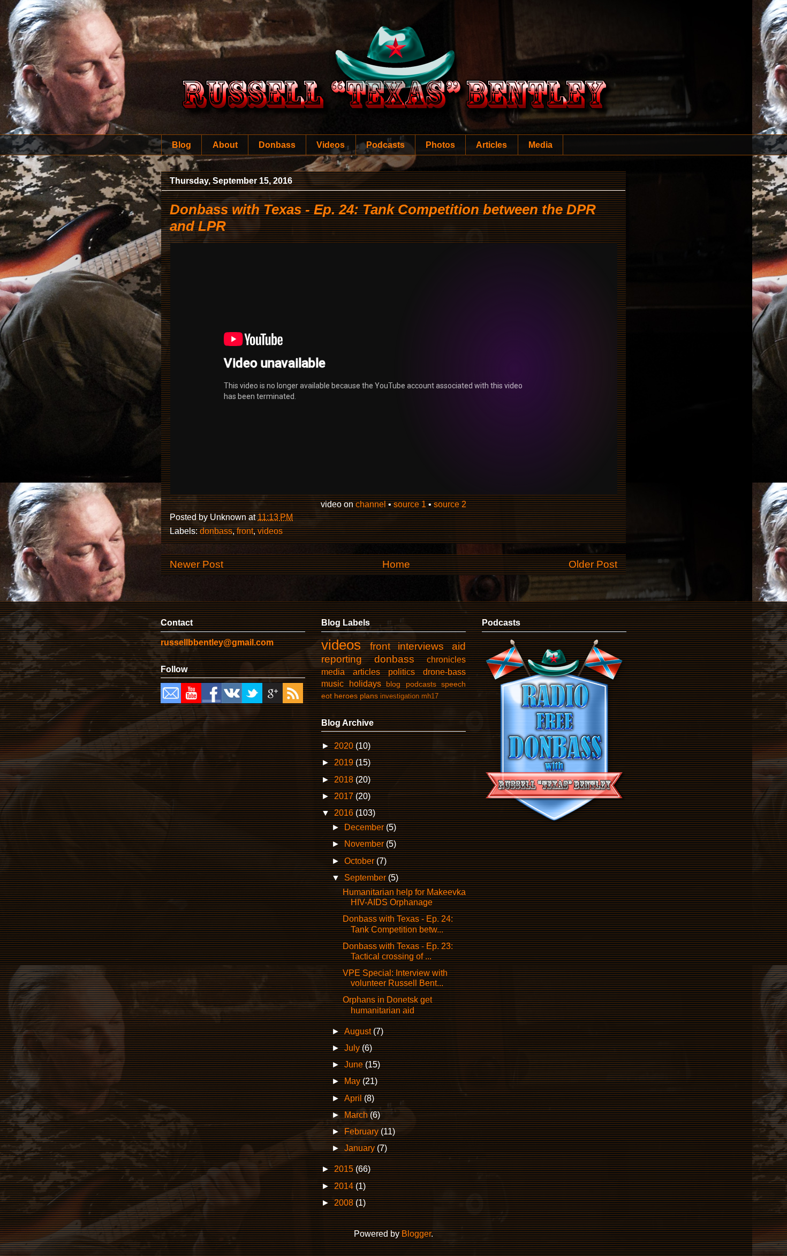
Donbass (277, 144)
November (365, 843)
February (362, 1131)
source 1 (410, 504)
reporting (341, 659)
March (357, 1114)
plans (369, 695)
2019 (344, 762)
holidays (365, 683)
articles (366, 671)
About (225, 144)
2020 (344, 745)
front (245, 531)
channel (370, 504)
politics (401, 671)
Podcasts (385, 144)
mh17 (429, 696)
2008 (344, 1202)
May (353, 1081)
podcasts (421, 684)
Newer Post (196, 564)
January (360, 1148)
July (353, 1047)
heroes (346, 695)
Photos (440, 144)
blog (393, 684)
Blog (181, 144)
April (354, 1098)
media (333, 671)
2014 (344, 1186)
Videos (330, 144)
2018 (344, 779)
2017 (344, 796)
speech (453, 684)
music (332, 683)
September (366, 877)
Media (540, 144)
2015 (344, 1169)
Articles (491, 144)
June (354, 1064)
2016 (344, 812)
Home (396, 564)
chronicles (446, 659)
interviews (421, 646)
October (360, 861)
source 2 (450, 504)
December (365, 827)
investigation (399, 696)
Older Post (593, 564)
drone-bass (444, 671)
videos (270, 531)
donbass (216, 531)
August (358, 1031)
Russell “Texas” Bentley (394, 53)
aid (459, 646)
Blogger (416, 1233)
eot (326, 695)
